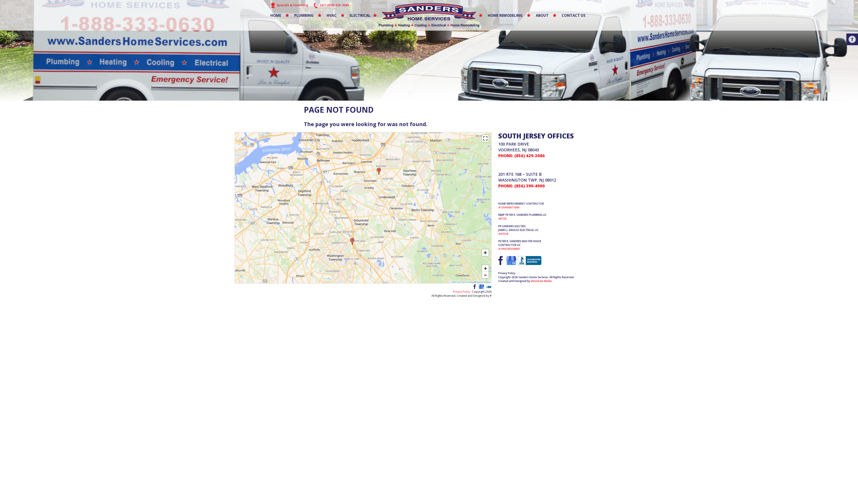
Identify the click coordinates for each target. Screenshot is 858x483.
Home (275, 15)
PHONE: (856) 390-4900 (521, 186)
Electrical (360, 15)
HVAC (331, 15)
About (542, 15)
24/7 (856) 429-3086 (334, 5)
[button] (852, 39)
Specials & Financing (292, 5)
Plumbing (303, 15)
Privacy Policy (461, 292)
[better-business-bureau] (488, 286)
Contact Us (573, 15)
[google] (481, 286)
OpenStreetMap (483, 282)
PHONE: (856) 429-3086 (521, 155)
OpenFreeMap (467, 282)
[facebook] (474, 286)
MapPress (455, 282)
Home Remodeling (505, 15)
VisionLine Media (541, 281)
